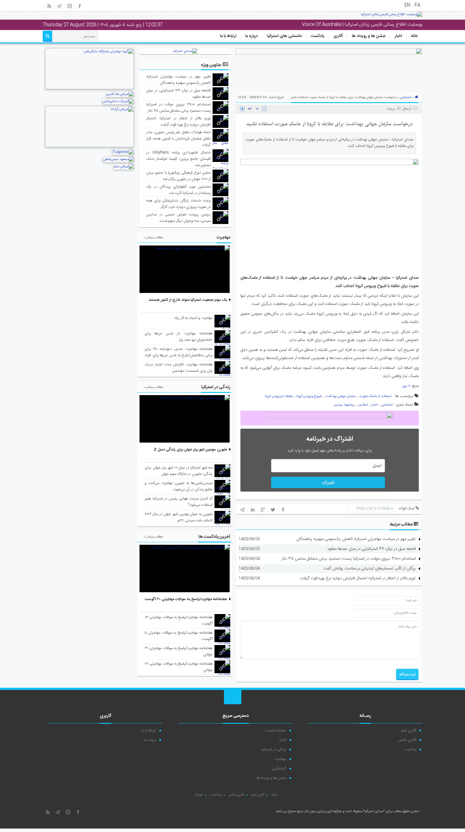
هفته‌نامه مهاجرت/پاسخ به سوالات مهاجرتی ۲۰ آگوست (186, 599)
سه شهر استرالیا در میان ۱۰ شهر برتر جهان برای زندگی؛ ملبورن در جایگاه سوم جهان (179, 470)
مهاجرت (280, 759)
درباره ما (251, 36)
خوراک (198, 795)
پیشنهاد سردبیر (344, 405)
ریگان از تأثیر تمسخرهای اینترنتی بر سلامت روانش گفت (369, 568)
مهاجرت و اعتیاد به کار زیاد (193, 318)
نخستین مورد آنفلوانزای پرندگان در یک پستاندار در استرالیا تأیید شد (178, 189)
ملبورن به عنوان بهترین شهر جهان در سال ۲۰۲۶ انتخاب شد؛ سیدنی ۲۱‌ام (179, 517)
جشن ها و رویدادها (271, 778)
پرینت (392, 109)
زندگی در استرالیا (274, 749)
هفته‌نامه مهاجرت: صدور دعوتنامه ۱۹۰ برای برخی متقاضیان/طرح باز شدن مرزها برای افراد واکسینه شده (179, 355)
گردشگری (279, 768)
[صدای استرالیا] (391, 17)
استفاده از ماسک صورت (375, 396)
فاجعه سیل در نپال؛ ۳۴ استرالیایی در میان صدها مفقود (371, 548)
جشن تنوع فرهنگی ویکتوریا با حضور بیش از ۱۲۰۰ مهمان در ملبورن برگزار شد (178, 176)
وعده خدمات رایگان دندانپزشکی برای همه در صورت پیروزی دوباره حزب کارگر (178, 203)
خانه (414, 36)
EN (407, 5)
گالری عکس (407, 740)
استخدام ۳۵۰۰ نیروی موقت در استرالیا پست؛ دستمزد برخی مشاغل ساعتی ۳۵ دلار (349, 558)
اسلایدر (363, 405)
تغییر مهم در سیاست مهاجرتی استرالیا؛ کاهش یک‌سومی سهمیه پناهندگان (356, 539)
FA (417, 5)
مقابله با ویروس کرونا (279, 396)
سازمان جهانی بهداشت (340, 396)
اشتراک (328, 483)
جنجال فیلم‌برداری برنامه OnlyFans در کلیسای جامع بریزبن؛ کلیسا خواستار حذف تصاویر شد (178, 158)
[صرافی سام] (124, 167)
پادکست (317, 36)
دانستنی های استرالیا (284, 36)
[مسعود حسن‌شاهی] (118, 159)
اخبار (398, 36)
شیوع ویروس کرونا (309, 396)
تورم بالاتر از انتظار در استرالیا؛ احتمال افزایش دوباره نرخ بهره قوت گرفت (358, 578)
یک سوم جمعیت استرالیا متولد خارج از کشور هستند (188, 300)
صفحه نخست (275, 730)
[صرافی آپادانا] (89, 146)
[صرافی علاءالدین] (120, 94)
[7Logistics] (123, 152)
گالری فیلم (408, 730)
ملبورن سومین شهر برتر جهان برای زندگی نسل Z (190, 449)
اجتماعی (406, 97)
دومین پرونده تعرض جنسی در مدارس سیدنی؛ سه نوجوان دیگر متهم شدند (178, 217)
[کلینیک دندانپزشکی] (118, 101)
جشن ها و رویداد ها (369, 36)
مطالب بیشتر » (153, 237)
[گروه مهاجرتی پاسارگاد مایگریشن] (89, 88)
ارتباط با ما (228, 36)
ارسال (406, 109)
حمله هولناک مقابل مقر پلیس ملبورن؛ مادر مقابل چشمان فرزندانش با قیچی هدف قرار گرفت (178, 138)
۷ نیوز (406, 386)
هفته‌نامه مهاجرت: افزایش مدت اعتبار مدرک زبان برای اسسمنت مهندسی (179, 367)
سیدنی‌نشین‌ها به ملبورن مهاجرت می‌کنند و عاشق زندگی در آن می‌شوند (179, 486)
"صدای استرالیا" (374, 811)
